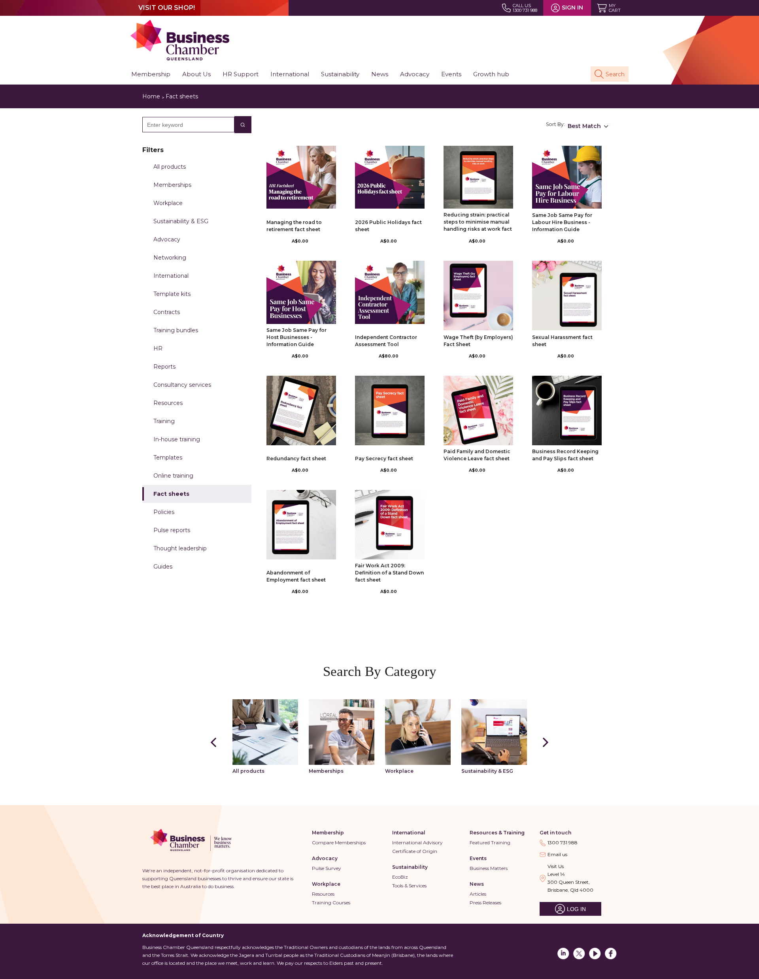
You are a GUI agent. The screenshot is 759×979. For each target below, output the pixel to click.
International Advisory (417, 842)
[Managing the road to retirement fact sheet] (301, 177)
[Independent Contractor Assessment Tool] (390, 292)
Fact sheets (182, 96)
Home (151, 96)
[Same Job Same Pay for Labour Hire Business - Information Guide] (567, 177)
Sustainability (410, 867)
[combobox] (185, 124)
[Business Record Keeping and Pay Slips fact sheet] (567, 410)
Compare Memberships (339, 842)
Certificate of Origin (414, 851)
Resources (323, 894)
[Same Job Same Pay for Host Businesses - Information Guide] (301, 292)
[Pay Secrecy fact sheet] (390, 410)
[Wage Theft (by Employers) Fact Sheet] (478, 295)
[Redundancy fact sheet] (301, 410)
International (408, 833)
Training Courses (331, 903)
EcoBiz (400, 877)
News (477, 884)
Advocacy (325, 858)
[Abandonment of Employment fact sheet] (301, 524)
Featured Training (490, 842)
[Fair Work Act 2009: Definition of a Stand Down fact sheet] (390, 524)
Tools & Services (409, 886)
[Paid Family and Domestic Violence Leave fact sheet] (478, 410)
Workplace (326, 884)
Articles (478, 894)
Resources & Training (497, 833)
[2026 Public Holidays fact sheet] (390, 177)
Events (478, 858)
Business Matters (489, 868)
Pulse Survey (326, 868)
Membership (328, 833)
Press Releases (485, 903)
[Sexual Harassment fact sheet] (567, 295)
